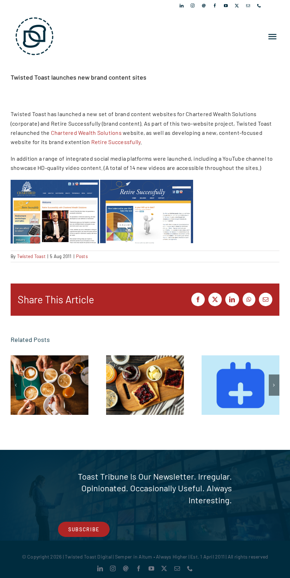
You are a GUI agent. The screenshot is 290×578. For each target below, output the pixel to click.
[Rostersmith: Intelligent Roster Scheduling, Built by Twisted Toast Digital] (240, 385)
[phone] (259, 5)
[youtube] (226, 5)
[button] (16, 385)
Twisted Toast (31, 256)
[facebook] (215, 5)
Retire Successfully (116, 141)
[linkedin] (182, 5)
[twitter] (237, 5)
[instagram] (193, 5)
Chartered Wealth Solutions (86, 132)
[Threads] (204, 5)
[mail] (248, 5)
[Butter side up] (145, 385)
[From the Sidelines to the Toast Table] (49, 385)
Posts (82, 256)
